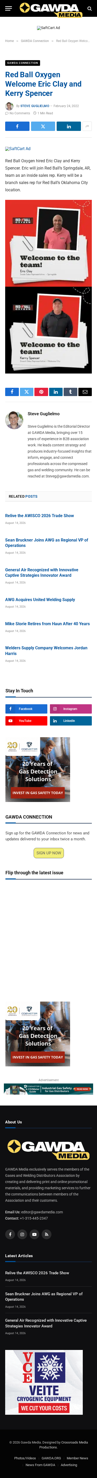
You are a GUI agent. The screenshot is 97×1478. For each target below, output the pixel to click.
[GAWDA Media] (51, 8)
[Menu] (8, 8)
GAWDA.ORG (51, 1458)
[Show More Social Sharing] (87, 126)
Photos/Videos (25, 1458)
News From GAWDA (40, 1465)
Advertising (69, 1465)
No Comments (20, 113)
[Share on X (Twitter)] (43, 126)
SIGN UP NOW (48, 853)
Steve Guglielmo (34, 106)
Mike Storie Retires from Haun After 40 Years (47, 623)
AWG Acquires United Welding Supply (40, 599)
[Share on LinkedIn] (69, 126)
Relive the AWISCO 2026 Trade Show (39, 515)
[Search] (89, 8)
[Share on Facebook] (17, 126)
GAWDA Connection (22, 62)
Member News (77, 1458)
